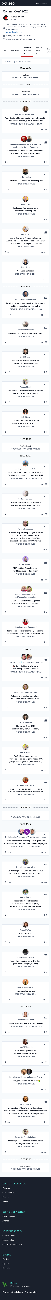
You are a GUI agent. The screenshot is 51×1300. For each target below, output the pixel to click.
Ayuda (5, 1201)
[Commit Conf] (6, 18)
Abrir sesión (41, 3)
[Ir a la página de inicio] (8, 3)
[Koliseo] (4, 1284)
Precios (5, 1197)
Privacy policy (31, 1292)
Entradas (15, 50)
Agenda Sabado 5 (39, 50)
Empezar (6, 1188)
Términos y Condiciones (12, 1292)
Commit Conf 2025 (15, 11)
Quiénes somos (8, 1235)
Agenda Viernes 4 (27, 50)
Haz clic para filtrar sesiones (19, 61)
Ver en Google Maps (14, 32)
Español (5, 1263)
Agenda (5, 1220)
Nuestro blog (8, 1240)
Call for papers (8, 1216)
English (5, 1259)
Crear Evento (8, 1192)
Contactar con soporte (12, 1244)
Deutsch (6, 1268)
